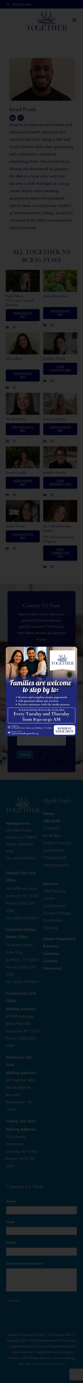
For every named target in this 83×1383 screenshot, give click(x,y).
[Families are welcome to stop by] (41, 648)
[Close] (74, 649)
